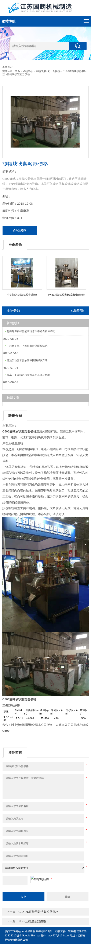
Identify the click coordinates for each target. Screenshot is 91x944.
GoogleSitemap (31, 935)
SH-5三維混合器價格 (32, 921)
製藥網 (72, 931)
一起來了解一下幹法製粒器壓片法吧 (27, 345)
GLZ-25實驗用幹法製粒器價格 (38, 911)
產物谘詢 (19, 230)
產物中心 (28, 71)
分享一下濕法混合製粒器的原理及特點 (28, 374)
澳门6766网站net (14, 931)
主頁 (17, 71)
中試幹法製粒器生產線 (22, 295)
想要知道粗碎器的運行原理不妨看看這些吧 (31, 331)
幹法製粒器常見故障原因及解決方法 (27, 360)
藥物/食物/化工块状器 (48, 71)
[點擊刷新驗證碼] (39, 879)
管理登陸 (81, 931)
